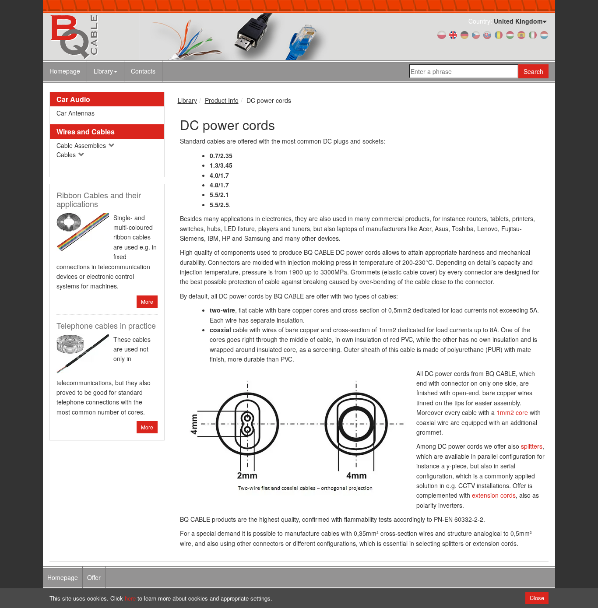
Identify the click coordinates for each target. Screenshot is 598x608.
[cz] (475, 34)
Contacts (143, 71)
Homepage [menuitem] (62, 577)
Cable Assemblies (82, 145)
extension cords (494, 495)
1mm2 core (512, 412)
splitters (531, 446)
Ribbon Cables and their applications (98, 199)
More (147, 301)
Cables (66, 154)
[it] (532, 34)
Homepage (64, 71)
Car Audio (73, 99)
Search (533, 71)
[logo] (128, 36)
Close (537, 598)
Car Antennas (75, 113)
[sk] (487, 34)
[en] (453, 34)
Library (103, 71)
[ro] (498, 34)
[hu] (510, 34)
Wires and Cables (85, 132)
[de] (464, 34)
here (130, 598)
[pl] (441, 34)
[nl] (544, 34)
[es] (521, 34)
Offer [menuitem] (94, 577)
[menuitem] (105, 71)
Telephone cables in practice (106, 325)
